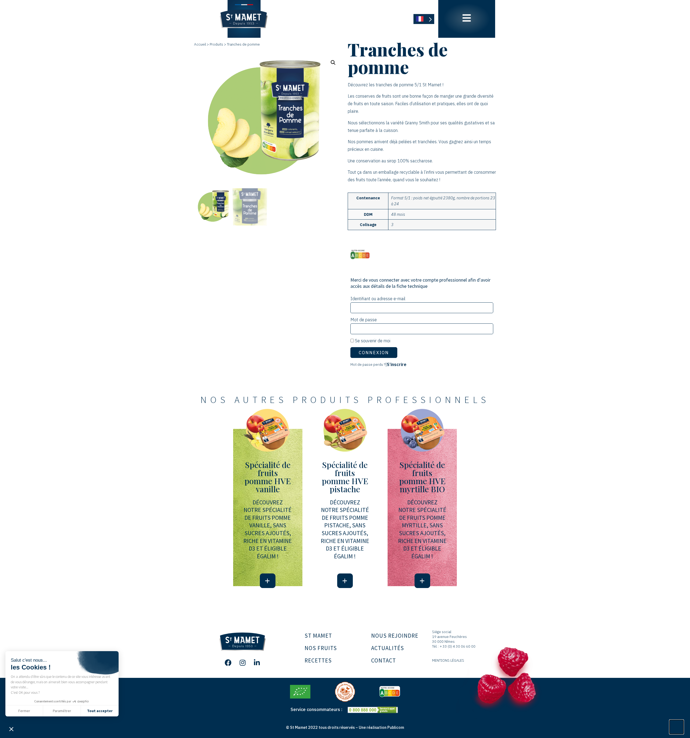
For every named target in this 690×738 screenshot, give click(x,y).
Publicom (395, 727)
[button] (11, 728)
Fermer (24, 710)
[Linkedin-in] (257, 662)
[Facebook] (228, 662)
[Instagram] (242, 662)
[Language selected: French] (423, 19)
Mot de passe (363, 319)
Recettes (318, 660)
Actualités (387, 648)
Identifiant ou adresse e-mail (377, 298)
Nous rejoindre (394, 635)
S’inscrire (396, 364)
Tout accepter (100, 710)
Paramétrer (62, 710)
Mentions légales (448, 660)
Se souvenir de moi (372, 340)
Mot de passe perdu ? (367, 364)
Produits (216, 44)
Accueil (200, 44)
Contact (383, 660)
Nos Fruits (321, 648)
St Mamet (318, 635)
